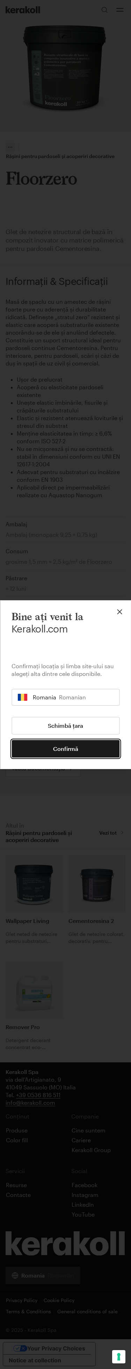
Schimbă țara (65, 725)
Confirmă (65, 748)
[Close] (119, 612)
